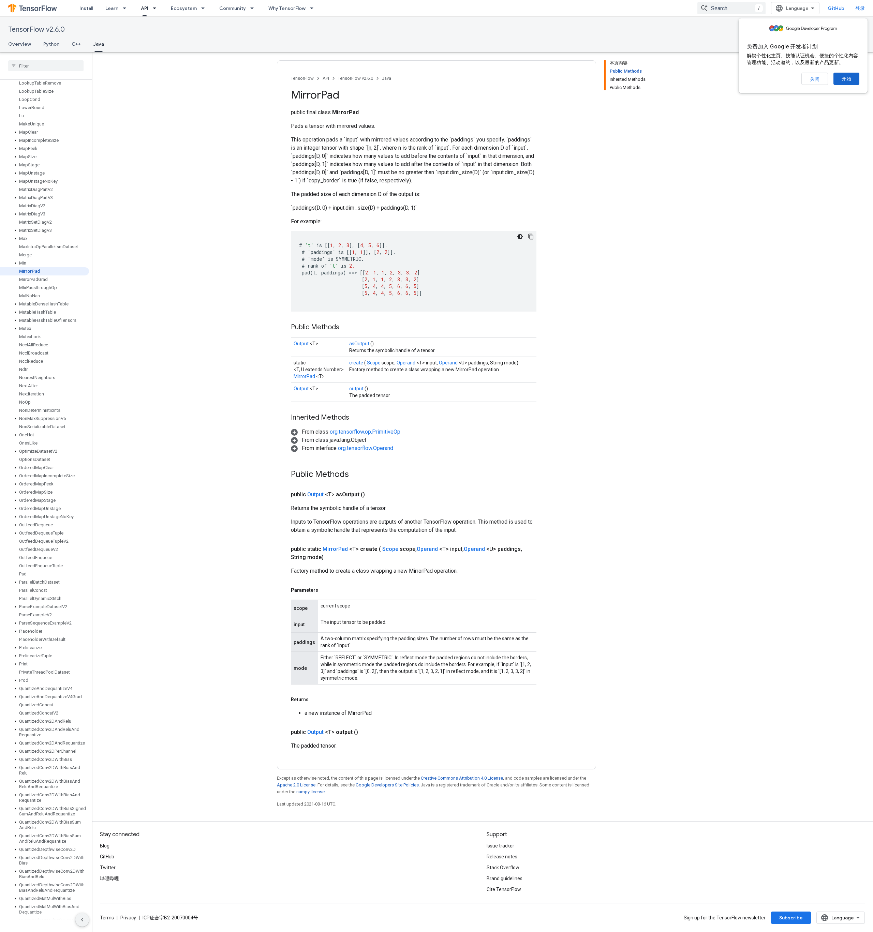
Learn (111, 8)
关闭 (814, 79)
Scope (374, 362)
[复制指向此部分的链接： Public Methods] (348, 328)
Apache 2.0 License (296, 784)
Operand (406, 362)
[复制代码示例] (531, 236)
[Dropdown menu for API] (156, 8)
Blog (104, 845)
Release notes (502, 856)
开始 (846, 79)
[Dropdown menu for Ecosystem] (205, 8)
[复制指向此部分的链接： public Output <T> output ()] (366, 732)
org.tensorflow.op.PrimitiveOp (365, 432)
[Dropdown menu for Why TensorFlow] (314, 8)
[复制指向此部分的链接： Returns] (316, 699)
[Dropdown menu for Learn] (126, 8)
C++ (76, 44)
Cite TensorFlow (504, 889)
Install (86, 8)
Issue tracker (500, 845)
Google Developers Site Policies (387, 784)
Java (98, 44)
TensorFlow (302, 78)
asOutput (359, 343)
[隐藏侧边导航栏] (82, 920)
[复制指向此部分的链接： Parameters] (326, 590)
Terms (107, 917)
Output (302, 343)
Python (51, 44)
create (356, 362)
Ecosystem (184, 8)
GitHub (836, 8)
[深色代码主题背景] (520, 236)
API (144, 8)
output (357, 388)
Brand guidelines (504, 878)
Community (232, 8)
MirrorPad (305, 376)
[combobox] (731, 8)
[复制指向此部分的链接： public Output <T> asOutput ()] (373, 495)
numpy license (310, 791)
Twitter (108, 867)
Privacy (128, 917)
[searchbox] (46, 65)
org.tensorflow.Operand (365, 448)
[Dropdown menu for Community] (254, 8)
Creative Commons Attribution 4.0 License (462, 778)
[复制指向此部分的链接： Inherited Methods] (358, 418)
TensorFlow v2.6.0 (36, 29)
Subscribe (791, 918)
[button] (44, 132)
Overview (19, 44)
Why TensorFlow (287, 8)
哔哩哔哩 (109, 878)
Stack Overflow (503, 867)
